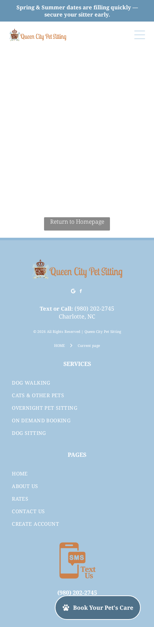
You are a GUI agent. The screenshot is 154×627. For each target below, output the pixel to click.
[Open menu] (139, 34)
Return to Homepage (77, 222)
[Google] (73, 292)
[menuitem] (77, 382)
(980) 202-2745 (94, 308)
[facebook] (81, 292)
